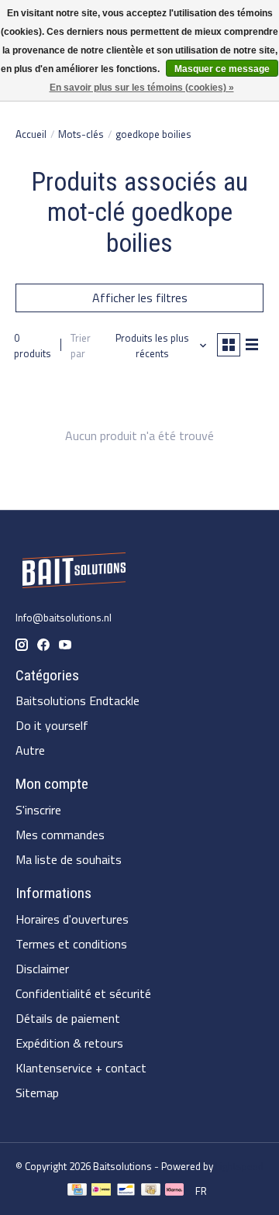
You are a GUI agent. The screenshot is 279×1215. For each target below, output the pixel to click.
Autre (30, 750)
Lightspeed (239, 1166)
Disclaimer (42, 968)
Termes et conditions (71, 943)
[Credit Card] (77, 1191)
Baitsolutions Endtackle (78, 700)
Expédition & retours (69, 1043)
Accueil (31, 134)
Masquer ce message (222, 69)
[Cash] (150, 1191)
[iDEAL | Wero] (101, 1191)
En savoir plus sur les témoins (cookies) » (142, 87)
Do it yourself (52, 725)
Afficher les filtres (140, 297)
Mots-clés (81, 134)
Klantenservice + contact (81, 1067)
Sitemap (37, 1092)
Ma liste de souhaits (69, 859)
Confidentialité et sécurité (83, 993)
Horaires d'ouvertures (72, 919)
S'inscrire (38, 809)
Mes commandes (60, 834)
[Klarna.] (174, 1191)
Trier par (81, 345)
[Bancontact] (126, 1191)
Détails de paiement (68, 1018)
